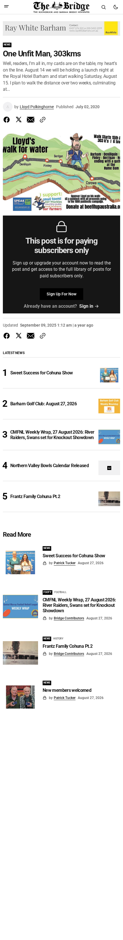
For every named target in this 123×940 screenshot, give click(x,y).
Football (60, 592)
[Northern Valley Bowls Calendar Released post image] (109, 468)
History (58, 638)
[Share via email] (31, 119)
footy (47, 592)
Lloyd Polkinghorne (37, 106)
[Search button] (103, 7)
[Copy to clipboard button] (41, 119)
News (7, 44)
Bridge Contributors (69, 618)
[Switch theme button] (115, 7)
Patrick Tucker (65, 563)
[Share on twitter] (19, 119)
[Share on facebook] (8, 119)
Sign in (86, 306)
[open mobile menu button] (6, 7)
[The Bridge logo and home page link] (61, 7)
